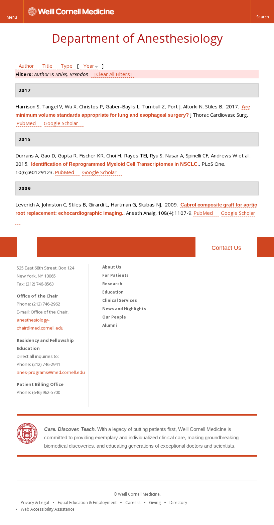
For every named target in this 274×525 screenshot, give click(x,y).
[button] (262, 11)
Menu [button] (12, 17)
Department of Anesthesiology (137, 38)
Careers (132, 502)
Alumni (109, 325)
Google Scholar (61, 123)
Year (89, 65)
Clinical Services (119, 300)
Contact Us (226, 247)
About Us (111, 267)
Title (47, 65)
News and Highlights (124, 309)
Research (112, 284)
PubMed (26, 123)
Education (113, 292)
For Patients (115, 275)
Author (26, 65)
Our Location (27, 247)
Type (66, 65)
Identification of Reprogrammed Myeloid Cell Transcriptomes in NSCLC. (115, 164)
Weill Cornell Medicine (137, 470)
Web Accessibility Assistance (48, 509)
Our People (114, 317)
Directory (178, 502)
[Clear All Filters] (113, 74)
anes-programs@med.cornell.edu (51, 372)
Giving (155, 502)
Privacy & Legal (35, 502)
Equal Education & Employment (87, 502)
